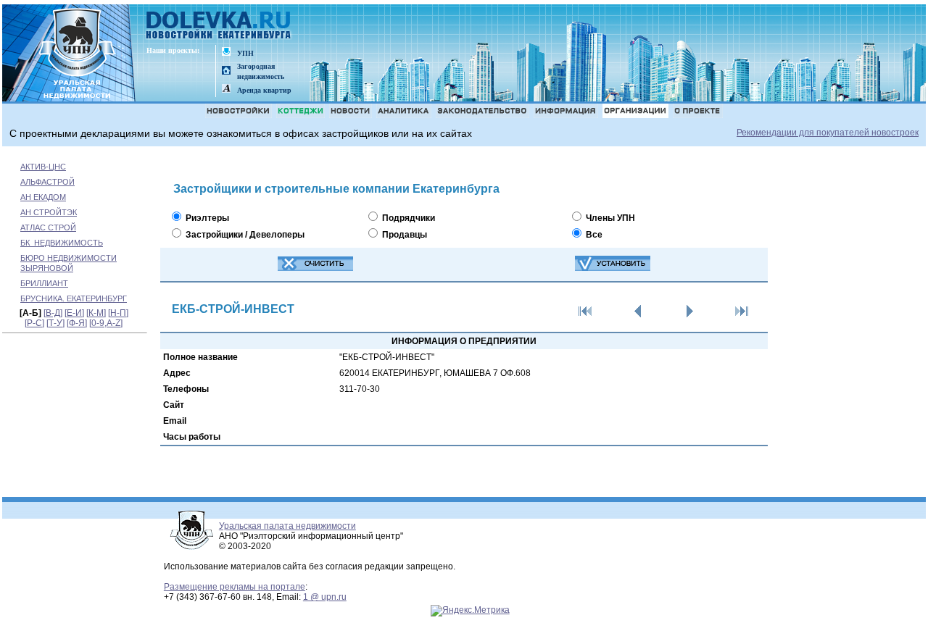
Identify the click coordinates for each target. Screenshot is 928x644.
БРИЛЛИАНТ (44, 283)
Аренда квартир (264, 90)
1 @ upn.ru (325, 597)
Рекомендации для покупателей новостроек (828, 132)
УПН (245, 53)
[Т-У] (55, 323)
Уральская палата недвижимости (287, 526)
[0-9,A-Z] (106, 323)
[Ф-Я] (77, 323)
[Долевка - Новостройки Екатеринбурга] (219, 26)
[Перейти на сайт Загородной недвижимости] (226, 71)
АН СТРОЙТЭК (48, 212)
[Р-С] (34, 323)
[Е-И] (74, 313)
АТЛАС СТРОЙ (48, 227)
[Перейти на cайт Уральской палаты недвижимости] (226, 52)
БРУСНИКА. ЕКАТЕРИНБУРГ (73, 298)
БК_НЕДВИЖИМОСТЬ (61, 242)
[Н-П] (118, 313)
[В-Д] (53, 313)
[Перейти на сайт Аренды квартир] (226, 89)
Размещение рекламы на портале (234, 587)
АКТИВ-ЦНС (43, 166)
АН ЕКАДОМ (43, 197)
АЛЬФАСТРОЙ (47, 181)
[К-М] (96, 313)
